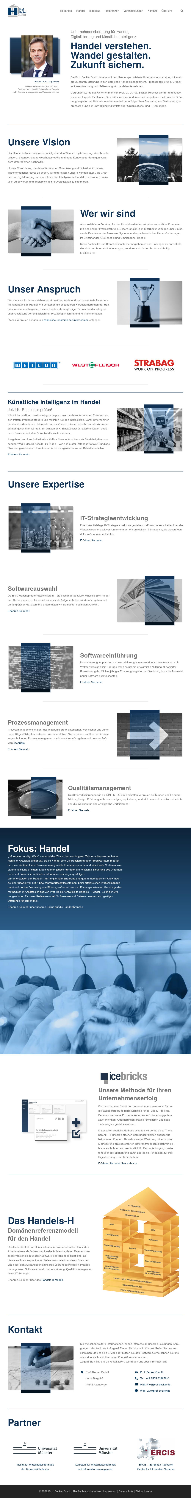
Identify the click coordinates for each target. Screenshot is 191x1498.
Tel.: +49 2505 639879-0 (154, 1378)
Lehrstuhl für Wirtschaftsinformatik (95, 1464)
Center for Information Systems (155, 1469)
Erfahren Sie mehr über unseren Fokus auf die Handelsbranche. (46, 906)
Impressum (109, 1491)
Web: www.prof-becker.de (155, 1390)
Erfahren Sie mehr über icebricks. (118, 1163)
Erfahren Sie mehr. (19, 454)
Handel (80, 11)
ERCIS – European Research (156, 1464)
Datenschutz (125, 1491)
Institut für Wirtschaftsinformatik (35, 1464)
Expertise (66, 11)
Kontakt (152, 11)
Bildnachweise (143, 1491)
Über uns (167, 11)
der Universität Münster (35, 1469)
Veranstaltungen (133, 11)
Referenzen (112, 11)
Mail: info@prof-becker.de (155, 1384)
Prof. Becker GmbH (151, 1372)
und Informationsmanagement (95, 1469)
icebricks (94, 11)
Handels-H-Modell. (52, 1279)
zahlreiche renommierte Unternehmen (66, 319)
